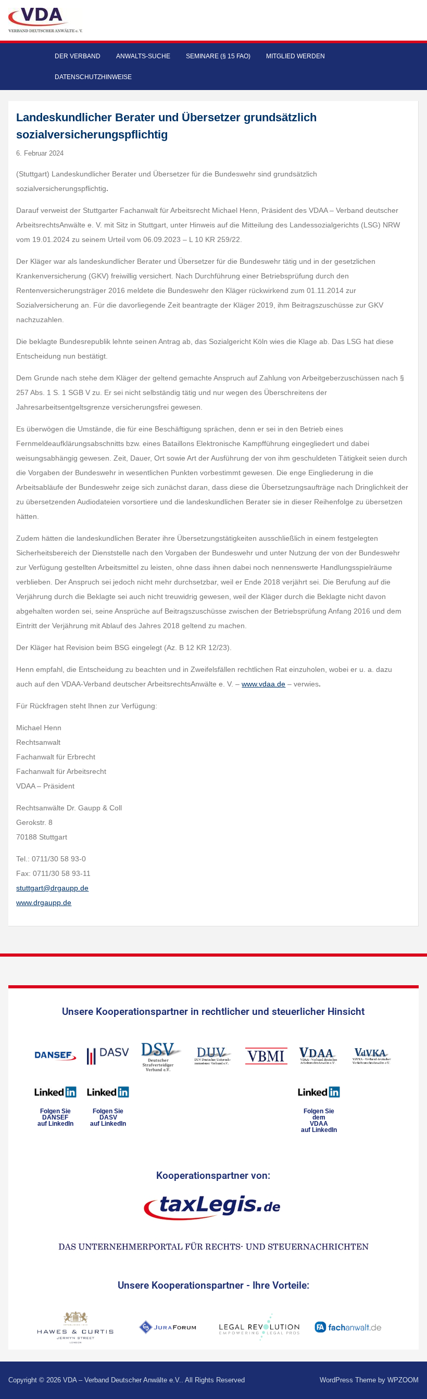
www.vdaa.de (263, 684)
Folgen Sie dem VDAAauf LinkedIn (319, 1121)
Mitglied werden (295, 56)
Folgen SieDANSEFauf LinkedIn (55, 1117)
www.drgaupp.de (43, 902)
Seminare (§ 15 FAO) (218, 56)
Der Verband (78, 56)
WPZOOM (403, 1380)
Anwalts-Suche (143, 56)
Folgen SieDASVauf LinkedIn (108, 1117)
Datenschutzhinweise (93, 77)
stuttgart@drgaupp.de (52, 888)
